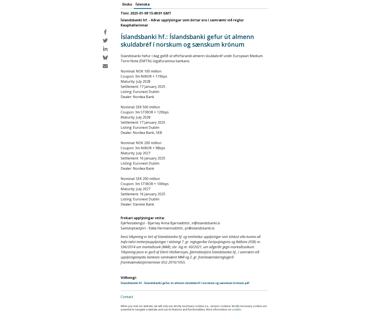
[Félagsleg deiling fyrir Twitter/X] (105, 40)
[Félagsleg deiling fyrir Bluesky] (105, 57)
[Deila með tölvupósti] (105, 66)
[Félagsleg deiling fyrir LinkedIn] (105, 49)
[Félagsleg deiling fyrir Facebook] (105, 32)
